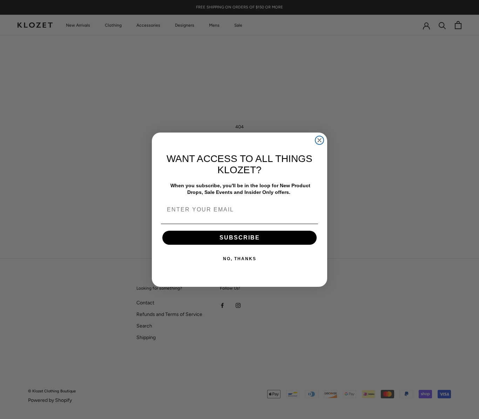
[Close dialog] (319, 140)
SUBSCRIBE (240, 238)
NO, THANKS (239, 258)
